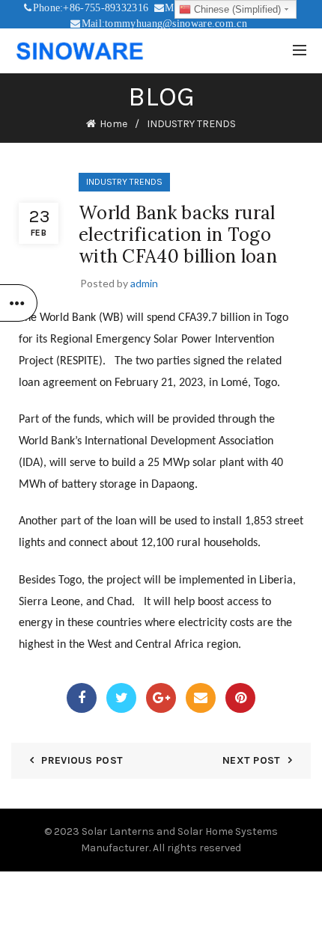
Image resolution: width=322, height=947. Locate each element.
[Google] (161, 698)
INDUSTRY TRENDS (191, 123)
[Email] (201, 698)
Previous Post (82, 760)
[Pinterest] (240, 698)
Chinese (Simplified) (236, 9)
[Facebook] (82, 698)
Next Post (251, 760)
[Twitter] (121, 698)
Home (113, 123)
